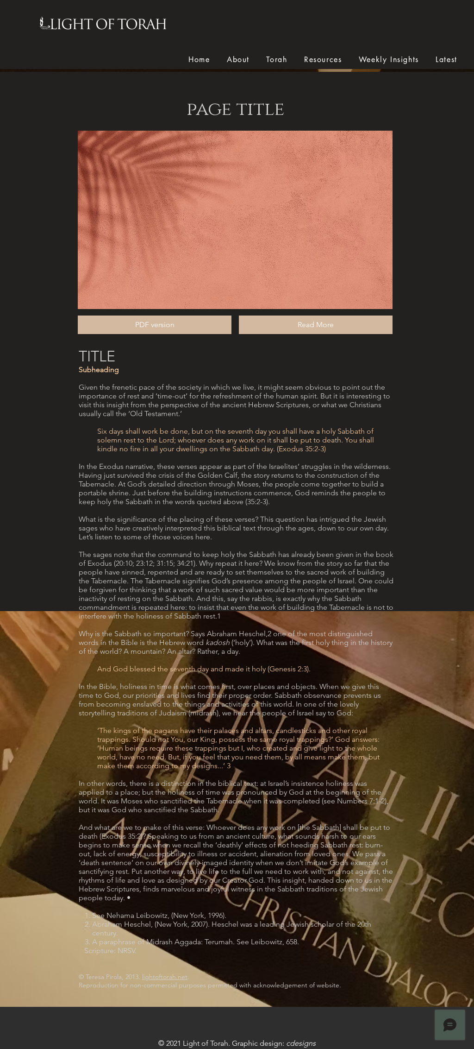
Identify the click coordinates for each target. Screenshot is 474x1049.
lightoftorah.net (164, 977)
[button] (316, 325)
